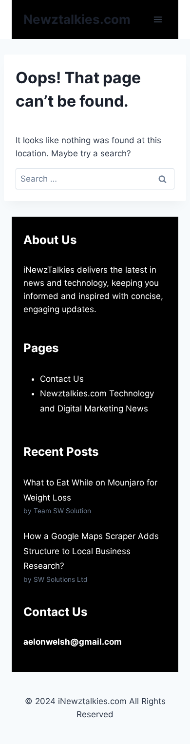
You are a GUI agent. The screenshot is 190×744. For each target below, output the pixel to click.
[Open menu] (158, 19)
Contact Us (62, 379)
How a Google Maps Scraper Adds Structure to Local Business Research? (91, 551)
